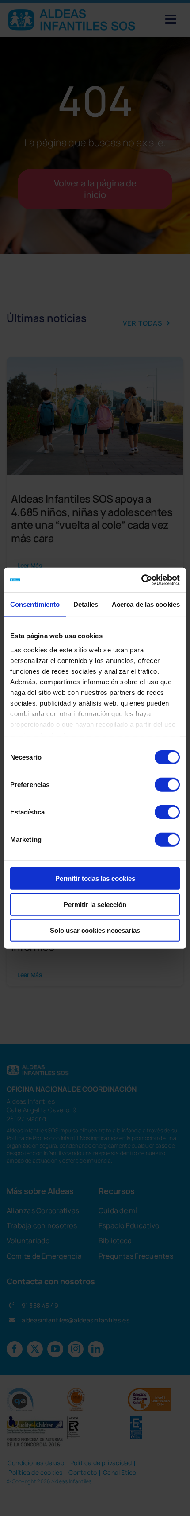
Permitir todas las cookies (95, 878)
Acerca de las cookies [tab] (146, 604)
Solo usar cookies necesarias (95, 930)
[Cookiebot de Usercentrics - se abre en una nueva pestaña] (141, 579)
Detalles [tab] (86, 604)
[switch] (167, 785)
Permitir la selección (95, 904)
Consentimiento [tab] (35, 604)
